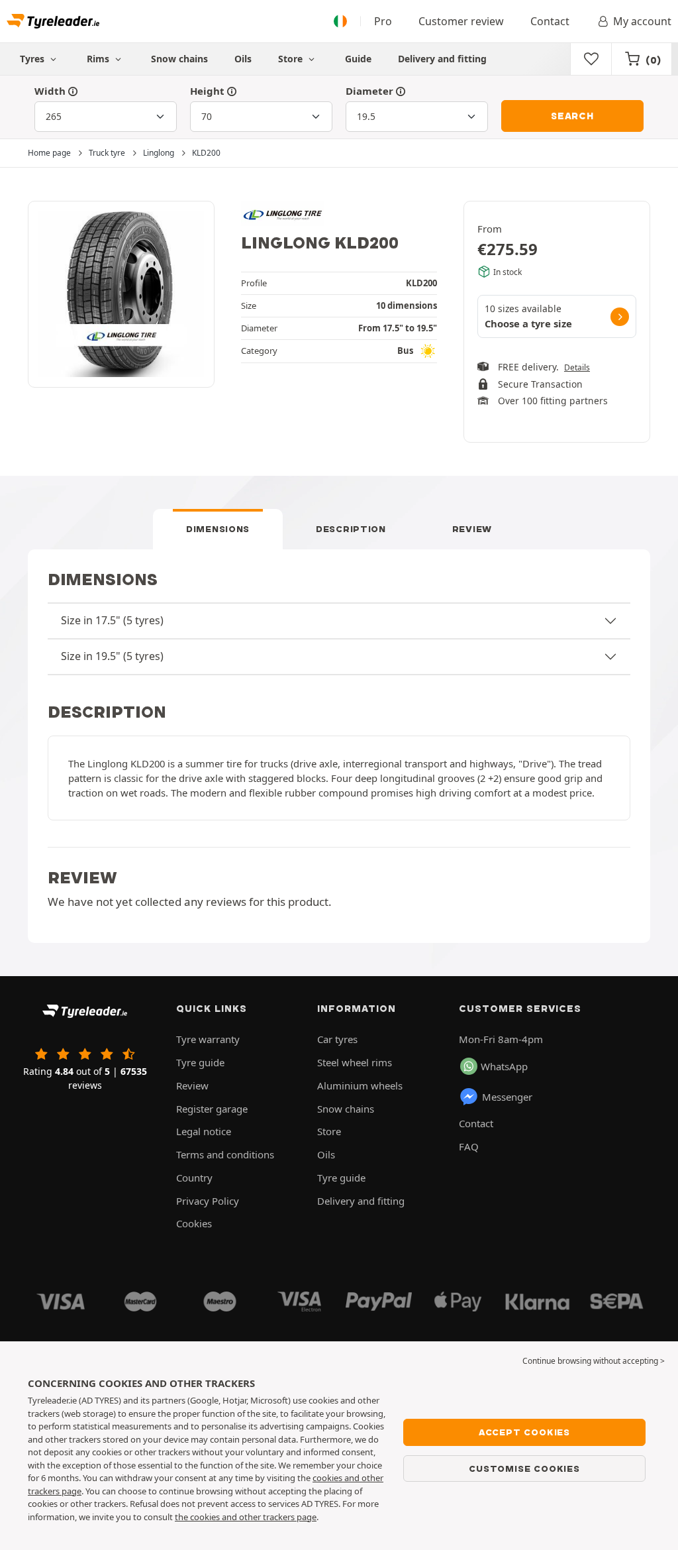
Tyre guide (200, 1062)
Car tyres (337, 1039)
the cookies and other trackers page (245, 1517)
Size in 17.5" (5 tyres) (112, 620)
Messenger (507, 1096)
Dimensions (218, 529)
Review (472, 529)
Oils (243, 58)
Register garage (212, 1108)
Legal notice (203, 1131)
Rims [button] (99, 58)
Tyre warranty (208, 1039)
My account (642, 21)
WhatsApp (504, 1066)
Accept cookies (524, 1432)
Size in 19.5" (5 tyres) (112, 656)
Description (351, 529)
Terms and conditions (225, 1154)
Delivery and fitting (442, 58)
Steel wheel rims (354, 1062)
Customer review (461, 21)
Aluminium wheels (360, 1085)
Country (194, 1177)
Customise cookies (524, 1468)
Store (291, 58)
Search (572, 116)
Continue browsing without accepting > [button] (593, 1360)
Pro (383, 21)
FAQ (469, 1146)
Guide (358, 58)
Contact (549, 21)
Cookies (194, 1223)
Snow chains (179, 58)
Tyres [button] (33, 58)
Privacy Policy (207, 1200)
